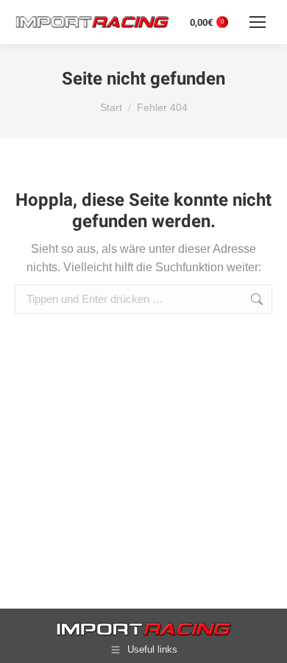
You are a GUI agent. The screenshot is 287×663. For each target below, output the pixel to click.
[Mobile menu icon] (257, 22)
